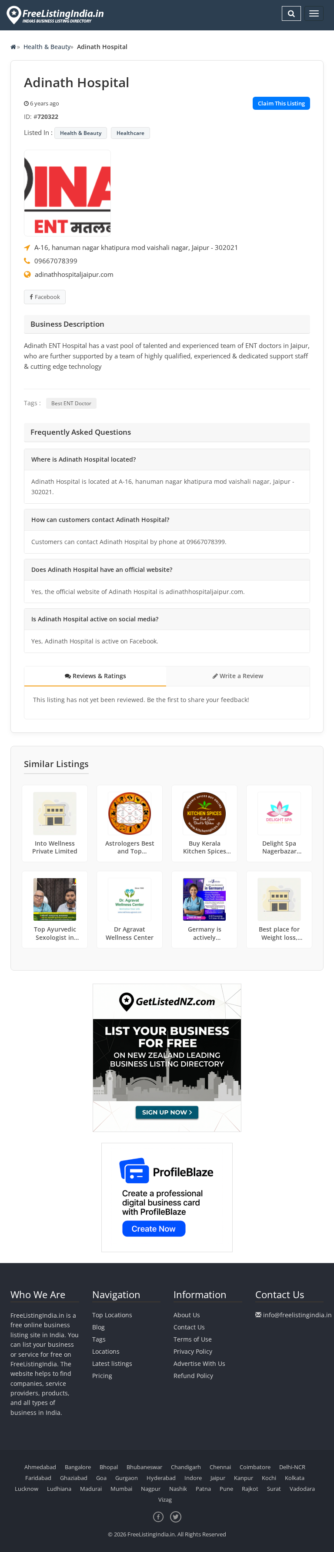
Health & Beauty (46, 47)
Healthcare (130, 133)
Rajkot (250, 1489)
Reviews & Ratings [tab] (98, 676)
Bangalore (78, 1467)
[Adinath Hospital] (67, 192)
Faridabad (38, 1478)
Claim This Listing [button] (281, 103)
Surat (274, 1489)
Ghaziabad (73, 1478)
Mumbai (121, 1489)
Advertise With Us (199, 1363)
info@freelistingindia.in (297, 1315)
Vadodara (302, 1489)
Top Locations (112, 1315)
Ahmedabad (40, 1467)
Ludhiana (59, 1489)
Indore (193, 1478)
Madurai (91, 1489)
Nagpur (150, 1489)
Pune (226, 1489)
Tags (99, 1339)
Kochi (269, 1478)
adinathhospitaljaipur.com (74, 274)
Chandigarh (186, 1467)
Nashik (178, 1489)
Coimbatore (255, 1467)
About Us (187, 1315)
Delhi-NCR (292, 1467)
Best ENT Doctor (71, 403)
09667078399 (55, 260)
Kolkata (294, 1478)
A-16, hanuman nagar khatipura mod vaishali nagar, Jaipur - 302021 (136, 247)
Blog (98, 1327)
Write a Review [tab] (240, 676)
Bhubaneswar (144, 1467)
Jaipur (217, 1478)
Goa (101, 1478)
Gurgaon (126, 1478)
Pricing (102, 1376)
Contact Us (189, 1327)
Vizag (165, 1499)
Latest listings (112, 1363)
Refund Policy (193, 1376)
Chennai (220, 1467)
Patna (203, 1489)
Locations (106, 1351)
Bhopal (109, 1467)
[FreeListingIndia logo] (56, 15)
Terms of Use (193, 1339)
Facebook (47, 297)
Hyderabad (161, 1478)
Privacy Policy (193, 1351)
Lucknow (26, 1489)
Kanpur (243, 1478)
